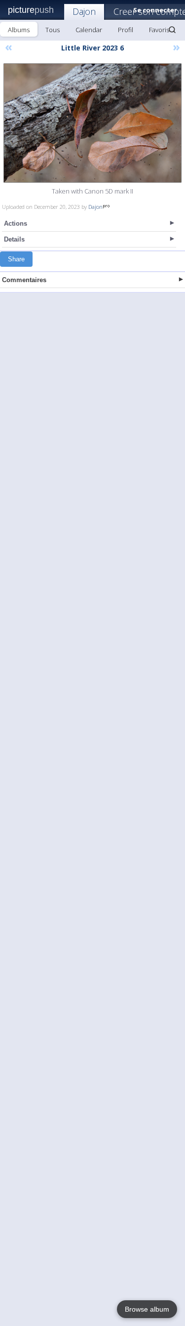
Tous (52, 29)
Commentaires (24, 280)
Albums (19, 29)
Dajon (84, 11)
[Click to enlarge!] (92, 123)
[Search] (172, 30)
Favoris (159, 29)
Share (16, 259)
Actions (15, 223)
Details (14, 239)
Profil (125, 29)
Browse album (147, 1309)
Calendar (88, 29)
